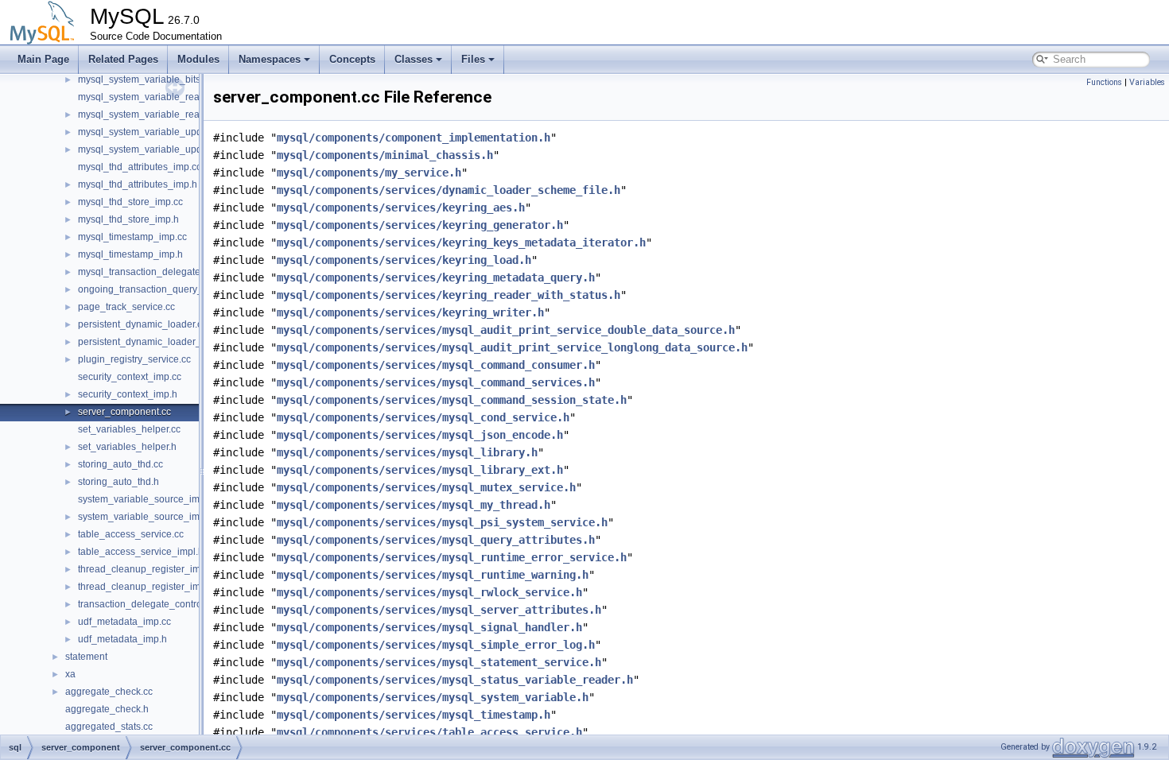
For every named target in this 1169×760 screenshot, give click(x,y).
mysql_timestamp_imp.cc (132, 236)
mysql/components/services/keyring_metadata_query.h (436, 277)
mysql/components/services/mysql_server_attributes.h (439, 609)
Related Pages (123, 59)
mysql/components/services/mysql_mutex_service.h (426, 487)
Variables (1147, 82)
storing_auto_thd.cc (120, 464)
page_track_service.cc (126, 306)
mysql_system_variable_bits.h (143, 79)
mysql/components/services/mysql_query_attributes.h (436, 539)
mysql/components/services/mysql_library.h (407, 452)
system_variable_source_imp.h (145, 516)
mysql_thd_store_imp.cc (130, 201)
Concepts (352, 59)
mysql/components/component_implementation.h (413, 137)
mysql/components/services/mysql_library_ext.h (420, 469)
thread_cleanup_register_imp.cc (148, 569)
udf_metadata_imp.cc (124, 621)
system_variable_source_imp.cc (147, 499)
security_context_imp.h (127, 394)
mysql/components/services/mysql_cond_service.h (423, 417)
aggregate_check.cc (109, 691)
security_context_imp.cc (129, 376)
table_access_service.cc (131, 534)
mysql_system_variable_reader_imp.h (160, 114)
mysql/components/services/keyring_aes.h (401, 207)
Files (473, 59)
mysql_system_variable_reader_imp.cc (162, 97)
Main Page (43, 59)
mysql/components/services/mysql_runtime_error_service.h (452, 557)
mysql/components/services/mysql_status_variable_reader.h (455, 679)
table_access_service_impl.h (141, 551)
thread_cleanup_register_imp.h (146, 586)
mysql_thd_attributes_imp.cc (139, 167)
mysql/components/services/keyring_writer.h (410, 312)
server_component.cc (124, 411)
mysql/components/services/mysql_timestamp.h (413, 714)
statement (86, 656)
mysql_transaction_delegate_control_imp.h (171, 271)
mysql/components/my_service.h (369, 172)
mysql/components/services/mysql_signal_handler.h (429, 627)
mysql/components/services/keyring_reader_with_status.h (448, 295)
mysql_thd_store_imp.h (128, 219)
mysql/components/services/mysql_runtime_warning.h (432, 574)
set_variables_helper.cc (129, 429)
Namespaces (270, 59)
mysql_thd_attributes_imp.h (137, 184)
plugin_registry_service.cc (134, 359)
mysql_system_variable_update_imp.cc (163, 132)
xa (70, 674)
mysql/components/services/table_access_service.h (429, 732)
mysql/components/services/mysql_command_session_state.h (452, 400)
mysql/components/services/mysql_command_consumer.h (436, 365)
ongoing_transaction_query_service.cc (162, 289)
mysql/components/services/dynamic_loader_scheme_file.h (448, 190)
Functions (1104, 82)
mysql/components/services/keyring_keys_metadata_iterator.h (461, 242)
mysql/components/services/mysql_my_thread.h (413, 504)
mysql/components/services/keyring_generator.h (420, 225)
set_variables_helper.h (127, 446)
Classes (413, 59)
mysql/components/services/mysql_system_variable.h (432, 697)
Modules (198, 59)
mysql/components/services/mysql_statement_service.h (439, 662)
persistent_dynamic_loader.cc (142, 324)
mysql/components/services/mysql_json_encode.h (420, 434)
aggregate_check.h (107, 709)
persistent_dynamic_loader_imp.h (151, 341)
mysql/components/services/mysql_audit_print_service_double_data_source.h (506, 330)
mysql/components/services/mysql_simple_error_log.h (436, 644)
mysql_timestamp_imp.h (130, 254)
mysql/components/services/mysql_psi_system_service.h (442, 522)
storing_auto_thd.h (118, 481)
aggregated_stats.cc (109, 726)
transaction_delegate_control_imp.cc (158, 604)
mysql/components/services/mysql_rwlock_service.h (429, 592)
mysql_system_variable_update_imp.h (161, 149)
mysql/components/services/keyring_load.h (404, 260)
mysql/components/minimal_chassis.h (385, 155)
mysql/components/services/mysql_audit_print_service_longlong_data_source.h (512, 347)
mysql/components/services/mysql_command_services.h (436, 382)
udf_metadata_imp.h (122, 639)
